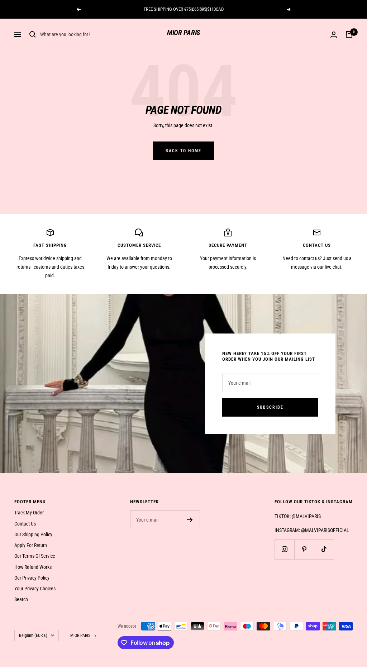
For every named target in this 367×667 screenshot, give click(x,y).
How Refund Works (33, 567)
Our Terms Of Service (34, 556)
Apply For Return (30, 545)
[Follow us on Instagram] (284, 549)
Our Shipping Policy (33, 534)
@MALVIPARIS (306, 516)
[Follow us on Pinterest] (304, 549)
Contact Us (25, 524)
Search (21, 599)
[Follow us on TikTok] (324, 549)
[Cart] (349, 34)
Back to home (183, 150)
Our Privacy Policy (31, 578)
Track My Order (29, 512)
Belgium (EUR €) (33, 635)
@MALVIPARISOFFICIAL (325, 530)
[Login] (333, 35)
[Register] (190, 519)
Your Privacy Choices (35, 588)
